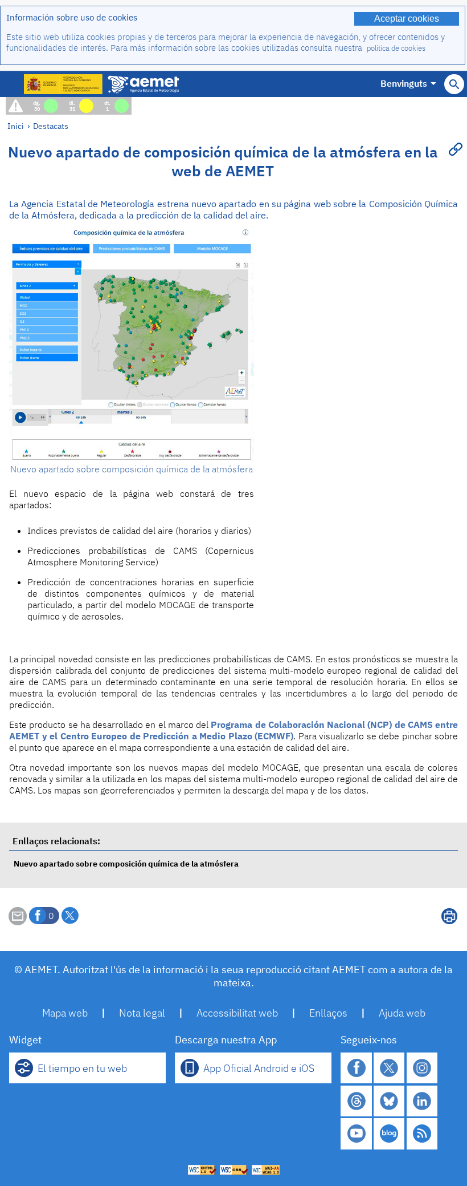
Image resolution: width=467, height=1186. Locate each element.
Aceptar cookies (406, 18)
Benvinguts (403, 83)
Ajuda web (402, 1012)
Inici (15, 125)
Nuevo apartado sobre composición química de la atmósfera (126, 863)
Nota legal (142, 1012)
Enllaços (328, 1012)
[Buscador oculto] (454, 84)
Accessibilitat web (237, 1012)
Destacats (50, 125)
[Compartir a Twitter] (70, 915)
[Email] (18, 922)
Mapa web (65, 1012)
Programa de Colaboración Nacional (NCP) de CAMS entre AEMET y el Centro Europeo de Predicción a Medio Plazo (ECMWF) (233, 730)
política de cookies (396, 48)
